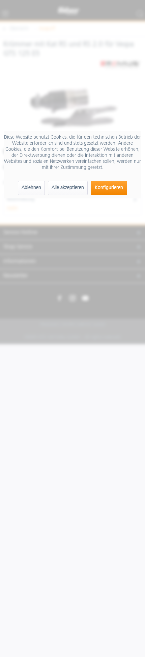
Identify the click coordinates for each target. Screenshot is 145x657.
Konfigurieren (109, 187)
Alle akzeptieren (68, 187)
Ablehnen (31, 187)
